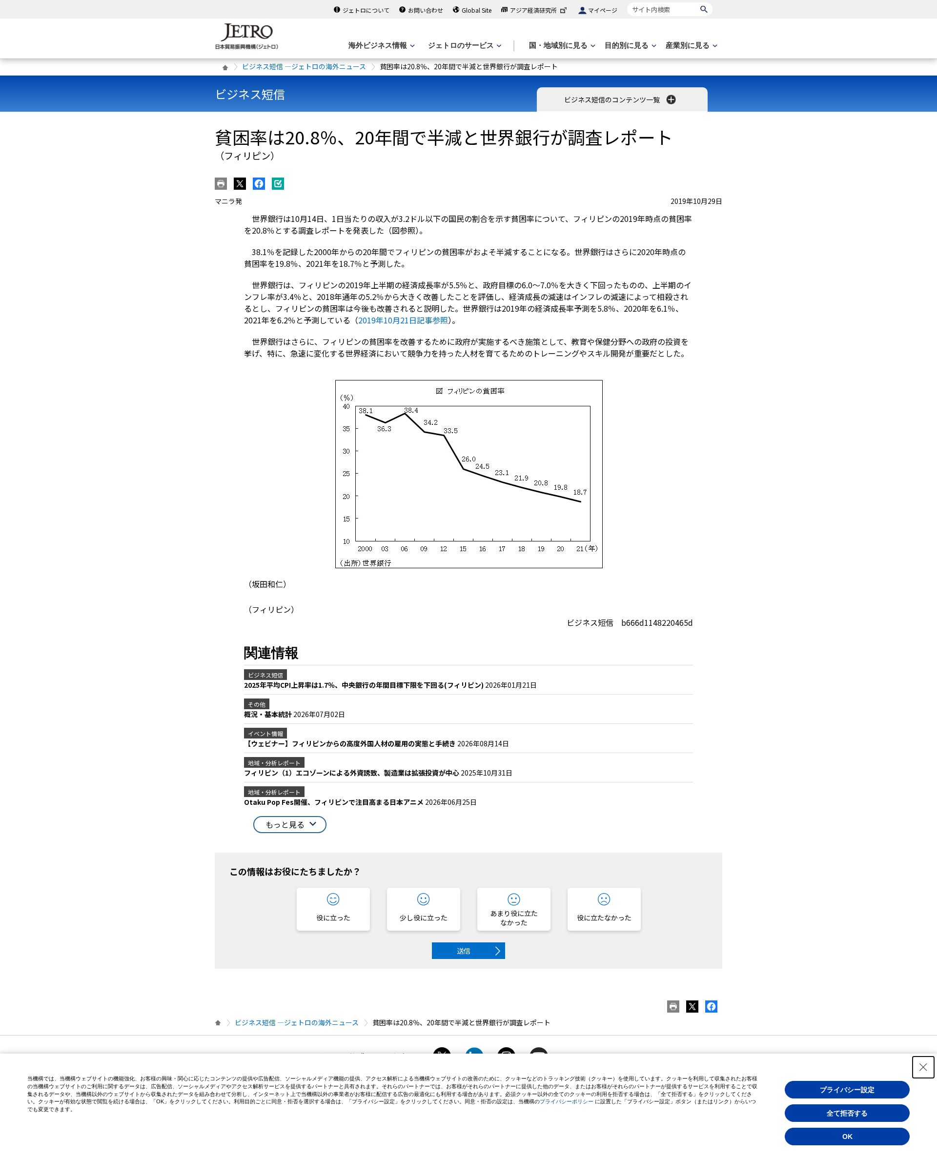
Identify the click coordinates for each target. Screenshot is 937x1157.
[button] (289, 824)
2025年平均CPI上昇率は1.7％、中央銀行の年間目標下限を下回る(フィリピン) (364, 685)
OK (847, 1136)
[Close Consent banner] (923, 1067)
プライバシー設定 (847, 1090)
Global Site (476, 10)
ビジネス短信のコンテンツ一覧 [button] (612, 99)
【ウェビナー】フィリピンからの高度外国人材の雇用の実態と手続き (350, 743)
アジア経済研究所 (533, 10)
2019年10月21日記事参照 (403, 320)
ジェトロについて (366, 10)
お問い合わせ (425, 10)
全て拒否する (847, 1113)
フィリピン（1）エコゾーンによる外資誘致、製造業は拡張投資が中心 (352, 773)
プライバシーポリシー (566, 1101)
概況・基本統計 (268, 714)
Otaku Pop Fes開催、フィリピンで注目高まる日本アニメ (334, 802)
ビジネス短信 (250, 93)
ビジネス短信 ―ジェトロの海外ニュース (304, 66)
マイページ (602, 10)
